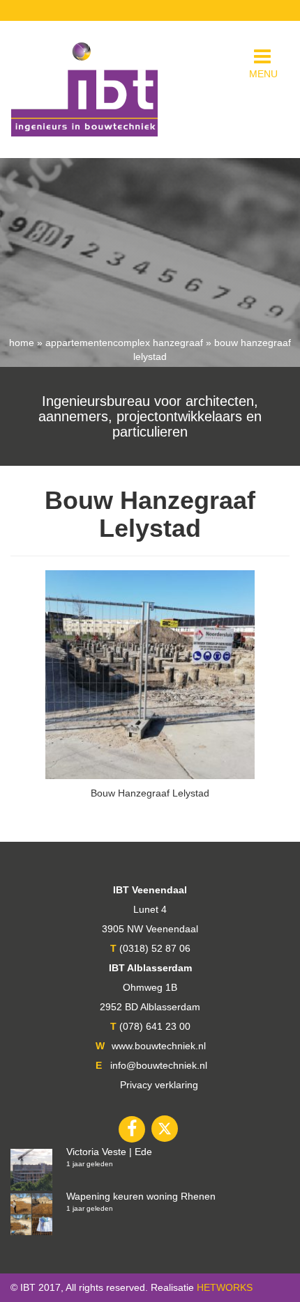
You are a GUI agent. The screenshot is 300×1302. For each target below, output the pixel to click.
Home (21, 342)
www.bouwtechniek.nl (159, 1045)
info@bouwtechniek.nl (158, 1065)
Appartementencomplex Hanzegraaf (124, 342)
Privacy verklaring (159, 1084)
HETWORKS (225, 1287)
